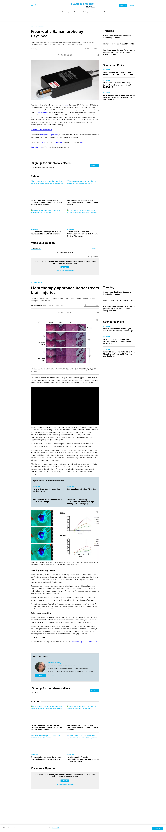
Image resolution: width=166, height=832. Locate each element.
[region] (65, 252)
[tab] (36, 248)
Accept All (157, 828)
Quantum (79, 17)
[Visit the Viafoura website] (94, 256)
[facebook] (59, 55)
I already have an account (65, 271)
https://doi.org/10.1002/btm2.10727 (84, 642)
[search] (35, 5)
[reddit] (68, 55)
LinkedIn (82, 142)
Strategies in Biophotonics (48, 135)
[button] (32, 5)
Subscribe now (36, 147)
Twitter (43, 142)
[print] (98, 55)
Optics (71, 17)
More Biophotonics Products (41, 130)
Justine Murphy (36, 305)
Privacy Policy (56, 828)
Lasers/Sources (60, 17)
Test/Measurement (92, 17)
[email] (71, 55)
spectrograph (43, 112)
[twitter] (65, 55)
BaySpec (65, 105)
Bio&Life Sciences (36, 282)
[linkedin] (62, 55)
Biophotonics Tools (37, 26)
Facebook (58, 142)
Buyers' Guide (106, 17)
